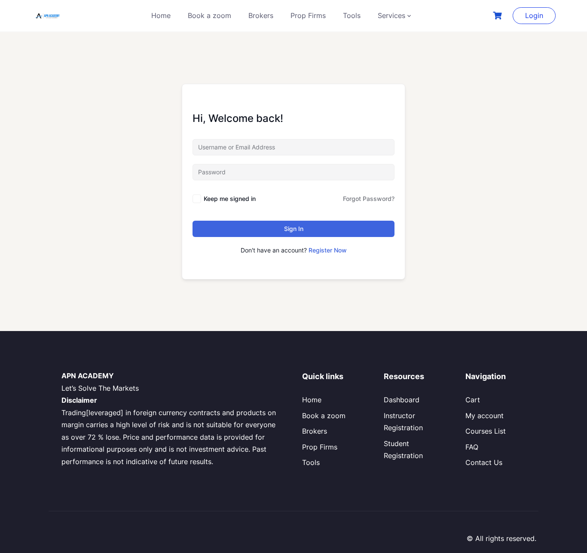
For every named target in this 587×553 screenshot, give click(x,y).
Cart (472, 399)
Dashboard (401, 399)
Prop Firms (308, 15)
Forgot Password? (368, 198)
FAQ (471, 447)
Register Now (328, 250)
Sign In (293, 228)
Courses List (485, 431)
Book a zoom (209, 15)
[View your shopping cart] (498, 16)
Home (161, 15)
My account (484, 415)
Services (391, 15)
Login (534, 15)
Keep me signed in (230, 198)
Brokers (260, 15)
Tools (352, 15)
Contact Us (483, 462)
